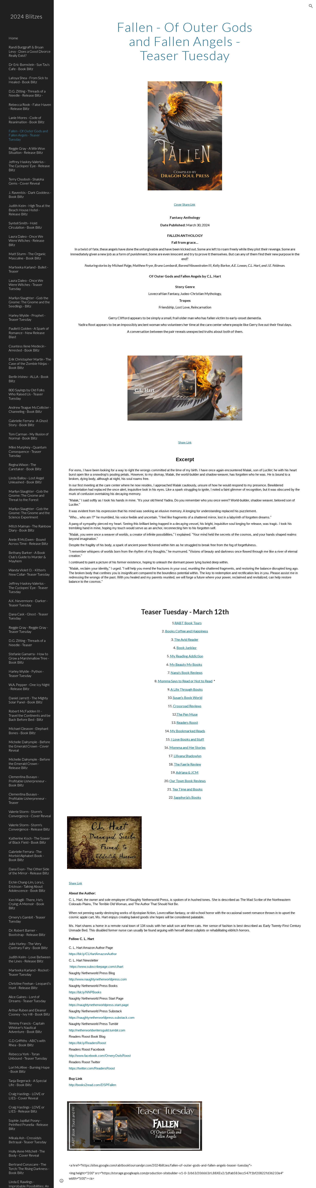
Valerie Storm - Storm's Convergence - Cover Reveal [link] (30, 813)
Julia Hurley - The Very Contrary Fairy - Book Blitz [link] (28, 945)
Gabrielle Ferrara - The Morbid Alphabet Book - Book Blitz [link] (26, 855)
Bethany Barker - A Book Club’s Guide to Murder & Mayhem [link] (27, 556)
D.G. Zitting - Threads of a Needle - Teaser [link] (27, 642)
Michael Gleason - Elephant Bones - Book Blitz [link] (28, 730)
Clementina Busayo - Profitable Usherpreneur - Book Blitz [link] (27, 781)
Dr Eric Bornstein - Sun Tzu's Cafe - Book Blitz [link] (29, 66)
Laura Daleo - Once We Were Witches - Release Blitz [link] (26, 240)
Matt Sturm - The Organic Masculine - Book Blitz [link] (27, 256)
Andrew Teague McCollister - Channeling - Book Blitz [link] (30, 409)
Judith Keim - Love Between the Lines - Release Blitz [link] (29, 959)
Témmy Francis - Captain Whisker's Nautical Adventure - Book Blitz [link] (26, 1027)
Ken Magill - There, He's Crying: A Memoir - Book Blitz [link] (26, 904)
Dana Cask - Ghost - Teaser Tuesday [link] (28, 616)
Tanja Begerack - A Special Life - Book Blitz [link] (27, 1083)
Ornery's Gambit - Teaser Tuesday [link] (27, 919)
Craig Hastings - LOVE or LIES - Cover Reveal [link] (26, 1096)
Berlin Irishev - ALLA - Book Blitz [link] (29, 378)
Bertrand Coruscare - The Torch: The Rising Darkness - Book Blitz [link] (29, 1168)
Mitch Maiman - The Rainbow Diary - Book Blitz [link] (30, 528)
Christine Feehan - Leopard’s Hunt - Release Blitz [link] (30, 985)
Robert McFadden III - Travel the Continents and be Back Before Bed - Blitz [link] (30, 715)
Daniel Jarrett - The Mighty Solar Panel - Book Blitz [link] (28, 700)
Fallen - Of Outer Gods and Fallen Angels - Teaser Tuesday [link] (28, 135)
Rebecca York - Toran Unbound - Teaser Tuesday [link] (28, 1056)
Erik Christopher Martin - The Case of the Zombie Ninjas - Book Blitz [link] (30, 363)
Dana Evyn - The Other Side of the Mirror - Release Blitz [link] (29, 871)
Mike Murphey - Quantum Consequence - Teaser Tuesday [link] (27, 451)
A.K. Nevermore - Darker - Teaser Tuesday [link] (28, 603)
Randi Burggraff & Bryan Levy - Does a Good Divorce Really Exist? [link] (30, 51)
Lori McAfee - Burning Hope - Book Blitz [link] (29, 1069)
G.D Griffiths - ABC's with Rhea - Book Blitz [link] (27, 1043)
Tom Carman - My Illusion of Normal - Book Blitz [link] (29, 436)
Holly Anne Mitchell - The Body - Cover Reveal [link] (27, 1153)
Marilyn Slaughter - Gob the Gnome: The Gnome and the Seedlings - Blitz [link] (29, 302)
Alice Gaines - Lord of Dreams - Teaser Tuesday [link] (27, 999)
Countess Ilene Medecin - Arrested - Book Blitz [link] (27, 348)
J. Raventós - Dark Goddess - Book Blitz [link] (30, 194)
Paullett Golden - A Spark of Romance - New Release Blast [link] (29, 332)
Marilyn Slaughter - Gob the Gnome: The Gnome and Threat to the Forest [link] (28, 495)
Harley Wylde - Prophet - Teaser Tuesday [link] (27, 317)
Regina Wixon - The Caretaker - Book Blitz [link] (25, 466)
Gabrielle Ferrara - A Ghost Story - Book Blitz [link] (28, 423)
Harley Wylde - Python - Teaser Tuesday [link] (26, 673)
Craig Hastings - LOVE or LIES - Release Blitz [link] (26, 1109)
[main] (184, 41)
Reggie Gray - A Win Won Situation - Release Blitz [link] (27, 150)
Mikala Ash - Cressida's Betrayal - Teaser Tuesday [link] (27, 1140)
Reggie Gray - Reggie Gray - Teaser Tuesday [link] (28, 629)
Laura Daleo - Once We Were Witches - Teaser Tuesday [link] (26, 284)
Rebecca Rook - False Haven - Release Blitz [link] (30, 106)
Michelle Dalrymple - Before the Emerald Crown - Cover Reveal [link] (29, 746)
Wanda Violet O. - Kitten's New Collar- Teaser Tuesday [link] (29, 572)
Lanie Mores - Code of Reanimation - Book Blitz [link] (26, 120)
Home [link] (13, 38)
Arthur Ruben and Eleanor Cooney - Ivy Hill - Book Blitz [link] (29, 1012)
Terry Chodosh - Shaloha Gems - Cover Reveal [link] (26, 181)
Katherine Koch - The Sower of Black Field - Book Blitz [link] (29, 840)
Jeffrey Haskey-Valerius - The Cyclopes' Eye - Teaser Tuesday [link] (28, 587)
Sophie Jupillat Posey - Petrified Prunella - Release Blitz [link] (28, 1124)
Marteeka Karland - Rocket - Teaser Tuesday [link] (29, 972)
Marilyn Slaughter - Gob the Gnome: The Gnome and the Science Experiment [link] (29, 513)
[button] (311, 6)
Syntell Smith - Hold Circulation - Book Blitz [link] (25, 225)
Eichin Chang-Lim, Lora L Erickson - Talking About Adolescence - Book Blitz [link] (27, 886)
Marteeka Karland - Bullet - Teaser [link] (28, 269)
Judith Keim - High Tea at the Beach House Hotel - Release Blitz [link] (29, 209)
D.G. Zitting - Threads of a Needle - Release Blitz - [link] (27, 93)
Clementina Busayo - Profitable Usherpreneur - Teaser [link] (27, 798)
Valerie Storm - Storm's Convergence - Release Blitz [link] (29, 827)
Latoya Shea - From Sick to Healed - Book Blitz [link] (28, 80)
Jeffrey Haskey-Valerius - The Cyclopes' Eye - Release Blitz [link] (29, 166)
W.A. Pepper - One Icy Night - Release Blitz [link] (29, 687)
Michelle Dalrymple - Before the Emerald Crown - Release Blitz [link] (29, 763)
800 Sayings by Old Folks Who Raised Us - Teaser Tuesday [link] (26, 394)
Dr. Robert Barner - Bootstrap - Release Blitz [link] (27, 932)
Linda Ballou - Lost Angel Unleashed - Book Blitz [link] (26, 480)
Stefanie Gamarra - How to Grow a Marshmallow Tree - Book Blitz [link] (29, 658)
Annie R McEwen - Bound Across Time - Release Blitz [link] (28, 541)
